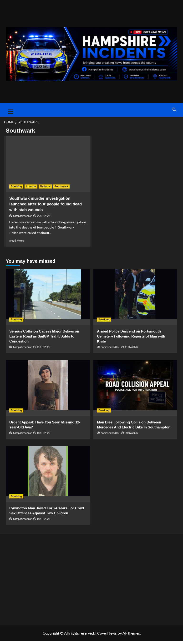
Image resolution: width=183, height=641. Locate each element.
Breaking (16, 186)
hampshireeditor (22, 215)
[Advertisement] (92, 579)
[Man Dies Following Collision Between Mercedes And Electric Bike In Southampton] (135, 388)
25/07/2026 (43, 347)
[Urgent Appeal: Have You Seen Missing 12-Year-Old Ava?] (48, 388)
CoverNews (107, 633)
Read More (16, 240)
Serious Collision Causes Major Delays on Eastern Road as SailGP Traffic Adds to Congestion (44, 336)
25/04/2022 (43, 215)
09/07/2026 (43, 433)
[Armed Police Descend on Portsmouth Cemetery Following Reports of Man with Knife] (135, 297)
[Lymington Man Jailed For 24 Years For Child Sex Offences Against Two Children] (48, 474)
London (31, 186)
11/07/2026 (131, 347)
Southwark (61, 186)
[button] (9, 110)
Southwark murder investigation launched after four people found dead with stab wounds (45, 204)
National (45, 186)
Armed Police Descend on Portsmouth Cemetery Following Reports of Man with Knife (131, 336)
